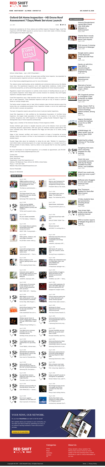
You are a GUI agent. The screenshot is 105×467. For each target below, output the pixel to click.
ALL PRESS (28, 10)
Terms (84, 463)
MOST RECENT (19, 10)
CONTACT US (37, 10)
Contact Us (48, 455)
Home (48, 448)
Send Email (17, 158)
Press (48, 451)
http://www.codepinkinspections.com (24, 81)
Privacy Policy (93, 463)
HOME (11, 10)
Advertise (49, 453)
